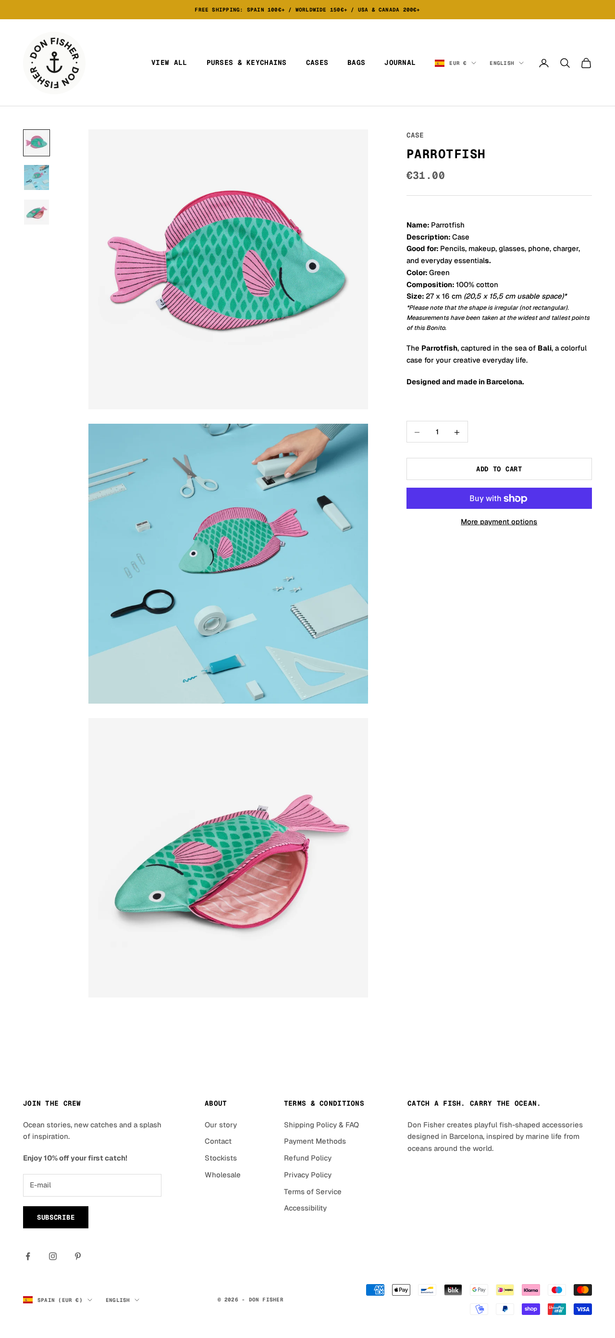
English (502, 63)
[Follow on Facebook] (28, 1256)
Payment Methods (315, 1141)
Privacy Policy (308, 1174)
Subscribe (55, 1217)
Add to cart (499, 469)
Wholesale (223, 1174)
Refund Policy (308, 1157)
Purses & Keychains (247, 62)
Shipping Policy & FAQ (321, 1124)
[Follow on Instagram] (53, 1256)
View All (169, 62)
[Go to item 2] (36, 177)
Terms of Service (313, 1191)
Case (415, 135)
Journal (400, 62)
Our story (221, 1124)
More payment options (499, 522)
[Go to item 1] (36, 142)
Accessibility (305, 1207)
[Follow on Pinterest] (78, 1256)
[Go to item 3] (36, 212)
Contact (218, 1141)
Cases (317, 62)
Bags (356, 62)
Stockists (221, 1157)
